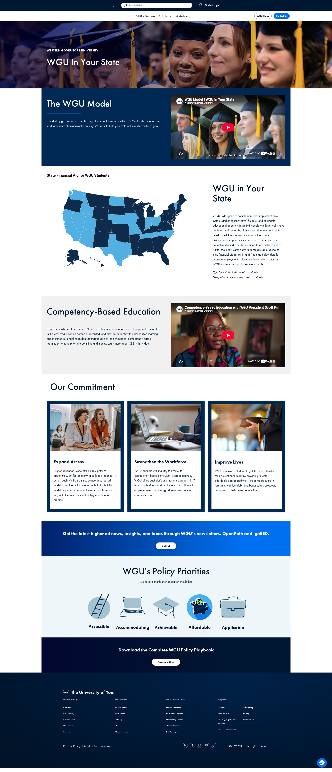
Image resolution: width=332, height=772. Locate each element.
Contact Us (281, 16)
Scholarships (171, 731)
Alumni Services (122, 731)
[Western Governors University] (55, 15)
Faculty (246, 713)
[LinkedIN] (186, 746)
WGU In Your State (145, 16)
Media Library (183, 16)
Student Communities (227, 729)
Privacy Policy (72, 746)
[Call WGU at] (114, 5)
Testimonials (248, 719)
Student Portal (121, 707)
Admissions (120, 713)
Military (221, 707)
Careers (66, 731)
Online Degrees (173, 725)
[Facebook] (192, 746)
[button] (322, 763)
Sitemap (105, 746)
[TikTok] (213, 746)
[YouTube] (206, 746)
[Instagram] (199, 746)
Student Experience (174, 719)
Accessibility (68, 713)
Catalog (118, 719)
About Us (67, 707)
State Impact (165, 16)
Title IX (118, 725)
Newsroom (68, 725)
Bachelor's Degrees (174, 713)
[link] (145, 16)
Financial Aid (223, 713)
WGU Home (263, 16)
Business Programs (174, 707)
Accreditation (69, 719)
